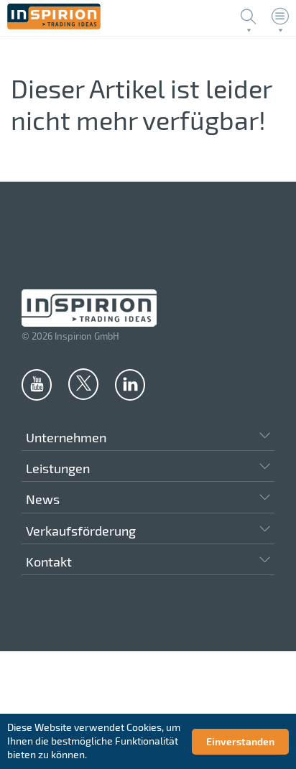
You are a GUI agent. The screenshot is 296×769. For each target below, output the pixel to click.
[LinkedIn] (130, 384)
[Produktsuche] (248, 16)
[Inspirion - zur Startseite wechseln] (54, 25)
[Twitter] (83, 383)
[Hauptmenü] (280, 16)
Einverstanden (240, 741)
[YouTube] (37, 384)
